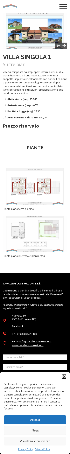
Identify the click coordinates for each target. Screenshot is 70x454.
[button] (64, 377)
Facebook (18, 326)
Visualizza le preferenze (35, 441)
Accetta (35, 419)
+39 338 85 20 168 (27, 334)
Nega (35, 430)
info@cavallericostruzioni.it (35, 341)
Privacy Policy (25, 449)
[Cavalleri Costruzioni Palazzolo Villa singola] (35, 186)
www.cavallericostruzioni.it (27, 345)
